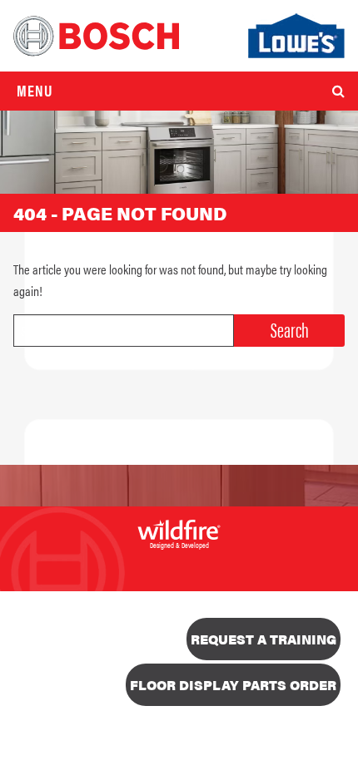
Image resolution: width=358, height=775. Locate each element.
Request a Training (263, 639)
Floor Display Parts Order (233, 684)
